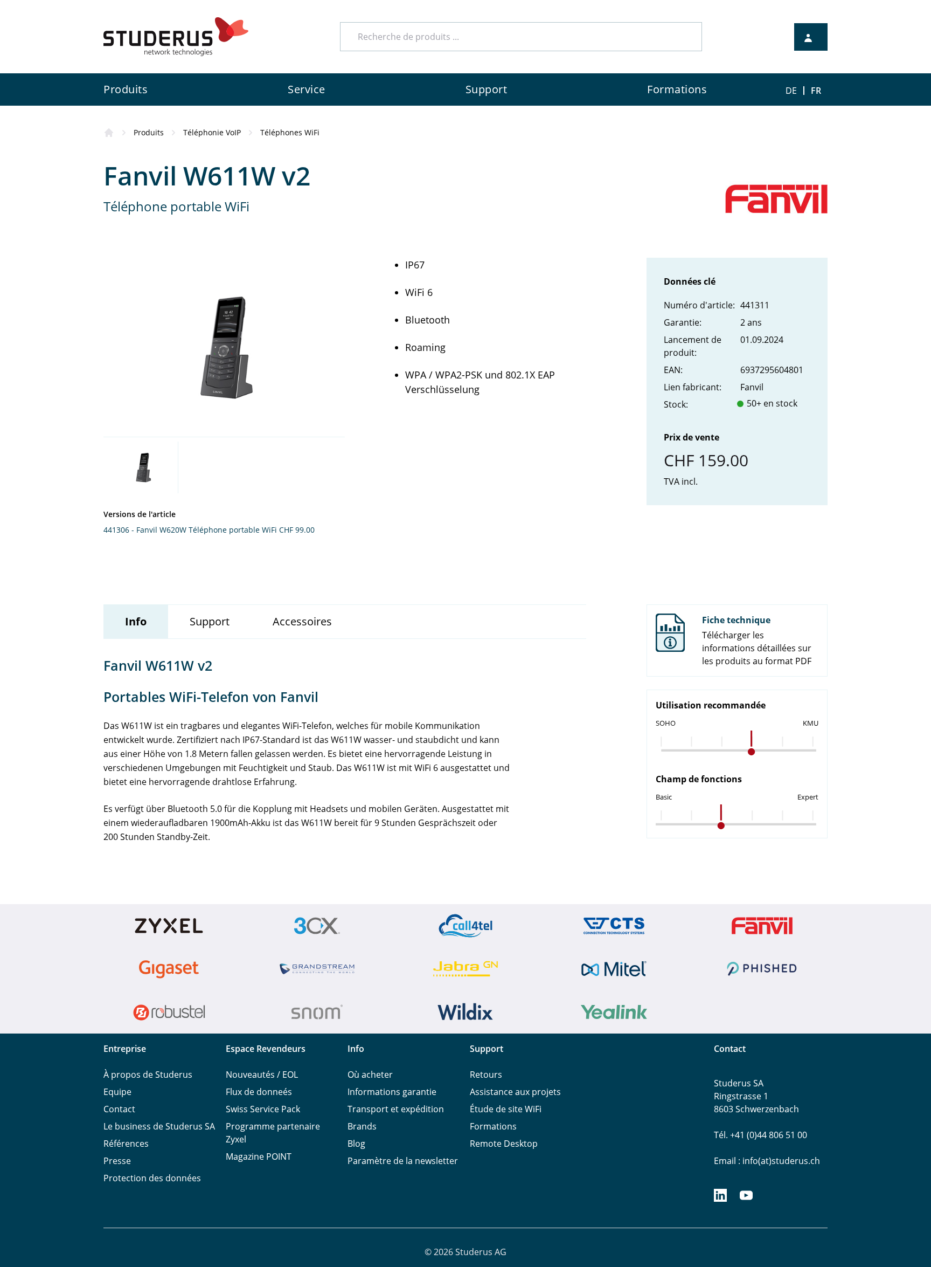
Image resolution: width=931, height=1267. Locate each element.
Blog (356, 1143)
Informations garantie (392, 1092)
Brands (362, 1126)
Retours (486, 1074)
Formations (493, 1126)
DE (791, 91)
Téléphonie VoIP (212, 132)
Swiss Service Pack (263, 1109)
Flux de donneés (259, 1092)
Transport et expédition (396, 1109)
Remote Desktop (504, 1143)
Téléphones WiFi (289, 132)
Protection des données (152, 1178)
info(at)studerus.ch (781, 1161)
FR (816, 91)
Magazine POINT (258, 1156)
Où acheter (370, 1074)
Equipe (117, 1092)
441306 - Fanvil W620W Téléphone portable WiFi (190, 530)
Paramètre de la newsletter (403, 1161)
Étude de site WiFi (505, 1109)
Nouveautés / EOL (262, 1074)
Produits (149, 132)
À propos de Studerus (147, 1074)
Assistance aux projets (515, 1092)
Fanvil (751, 387)
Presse (117, 1161)
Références (126, 1143)
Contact (119, 1109)
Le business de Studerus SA (159, 1126)
